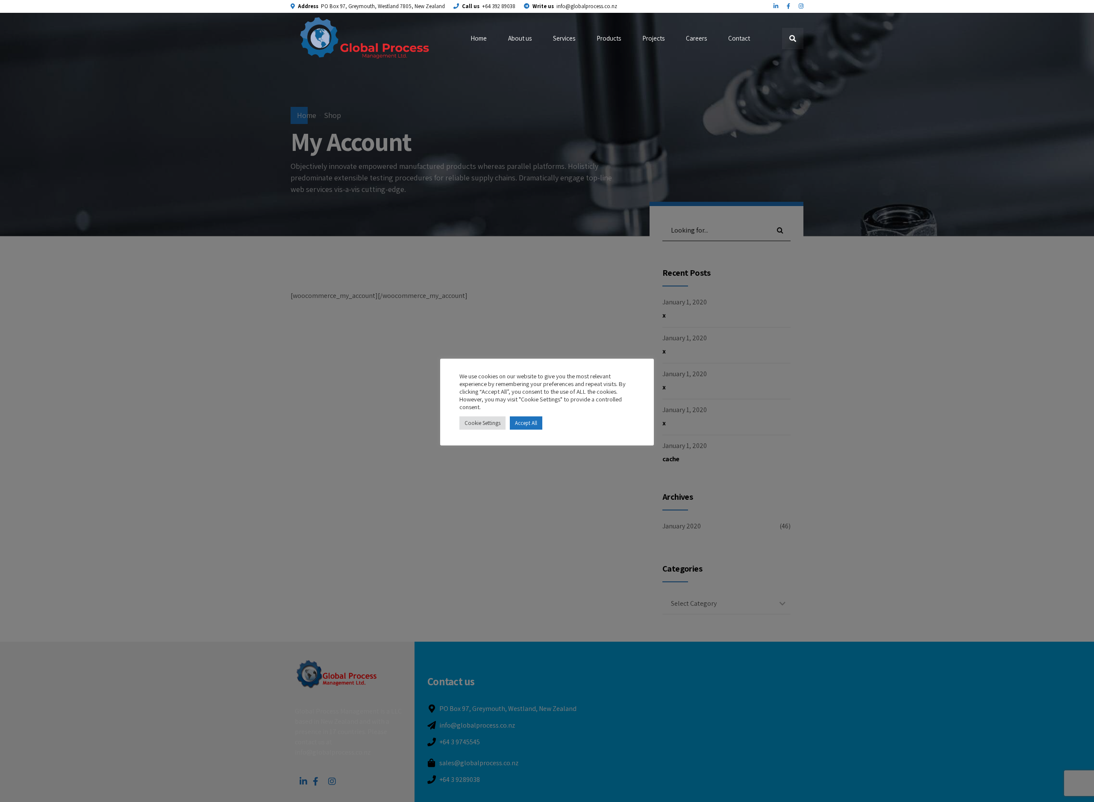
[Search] (792, 38)
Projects (653, 38)
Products (609, 38)
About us (520, 38)
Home (479, 38)
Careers (696, 38)
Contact (739, 38)
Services (564, 38)
